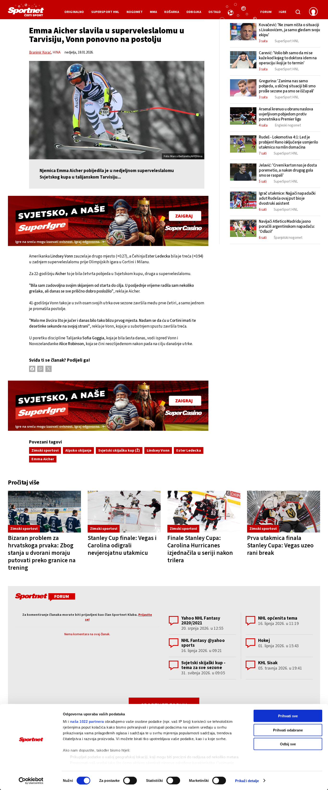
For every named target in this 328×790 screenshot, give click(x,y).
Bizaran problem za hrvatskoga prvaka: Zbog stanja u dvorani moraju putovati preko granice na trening (42, 553)
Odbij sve (288, 744)
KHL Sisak (268, 663)
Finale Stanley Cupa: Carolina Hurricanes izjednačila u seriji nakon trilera (200, 549)
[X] (48, 369)
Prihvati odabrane (288, 730)
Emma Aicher (42, 459)
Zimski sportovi (45, 450)
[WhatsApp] (40, 369)
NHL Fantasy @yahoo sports (203, 643)
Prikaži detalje (247, 780)
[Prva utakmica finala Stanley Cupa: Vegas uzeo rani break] (283, 512)
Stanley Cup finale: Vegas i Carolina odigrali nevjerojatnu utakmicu (122, 545)
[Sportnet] (26, 11)
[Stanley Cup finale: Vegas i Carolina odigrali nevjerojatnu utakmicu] (124, 512)
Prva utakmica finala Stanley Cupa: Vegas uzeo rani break (280, 545)
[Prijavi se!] (313, 12)
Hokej (264, 640)
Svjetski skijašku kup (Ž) (119, 450)
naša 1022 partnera (87, 721)
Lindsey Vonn (158, 450)
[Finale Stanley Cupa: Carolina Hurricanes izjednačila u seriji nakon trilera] (203, 512)
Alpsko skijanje (78, 450)
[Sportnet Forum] (44, 598)
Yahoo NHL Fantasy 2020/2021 (200, 620)
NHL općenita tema (278, 618)
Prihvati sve (288, 716)
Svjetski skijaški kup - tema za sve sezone (203, 665)
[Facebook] (32, 369)
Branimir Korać (40, 52)
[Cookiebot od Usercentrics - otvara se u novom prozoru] (31, 780)
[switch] (130, 780)
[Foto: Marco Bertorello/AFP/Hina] (116, 110)
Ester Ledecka (188, 450)
